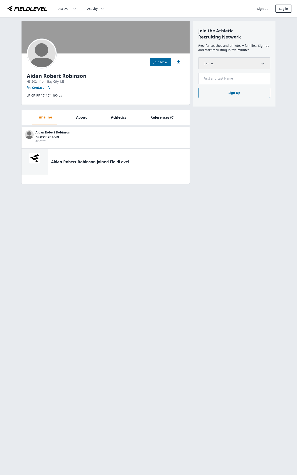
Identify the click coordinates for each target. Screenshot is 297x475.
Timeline (44, 117)
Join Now (160, 62)
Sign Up (234, 93)
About (81, 117)
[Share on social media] (178, 62)
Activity (92, 9)
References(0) (162, 117)
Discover (63, 9)
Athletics (118, 117)
